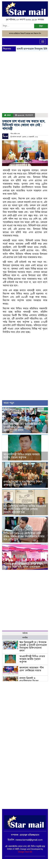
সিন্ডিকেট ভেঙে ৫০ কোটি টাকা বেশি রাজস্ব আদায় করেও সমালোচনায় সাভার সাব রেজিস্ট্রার (23, 536)
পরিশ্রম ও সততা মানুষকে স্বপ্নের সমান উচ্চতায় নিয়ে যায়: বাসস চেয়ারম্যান (23, 565)
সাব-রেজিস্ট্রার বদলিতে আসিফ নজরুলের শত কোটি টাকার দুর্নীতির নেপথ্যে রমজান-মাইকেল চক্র (24, 509)
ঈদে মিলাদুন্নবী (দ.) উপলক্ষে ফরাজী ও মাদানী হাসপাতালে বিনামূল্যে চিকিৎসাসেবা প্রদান (23, 427)
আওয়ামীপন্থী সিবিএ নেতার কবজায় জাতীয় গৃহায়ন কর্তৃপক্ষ (21, 456)
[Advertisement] (25, 76)
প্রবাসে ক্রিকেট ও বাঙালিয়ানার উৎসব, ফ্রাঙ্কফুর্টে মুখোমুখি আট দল (23, 483)
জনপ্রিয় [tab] (25, 637)
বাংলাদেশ (29, 115)
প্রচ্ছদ (8, 115)
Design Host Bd (25, 852)
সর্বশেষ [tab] (25, 633)
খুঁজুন (41, 26)
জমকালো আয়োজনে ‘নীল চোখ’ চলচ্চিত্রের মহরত (31, 669)
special (21, 115)
